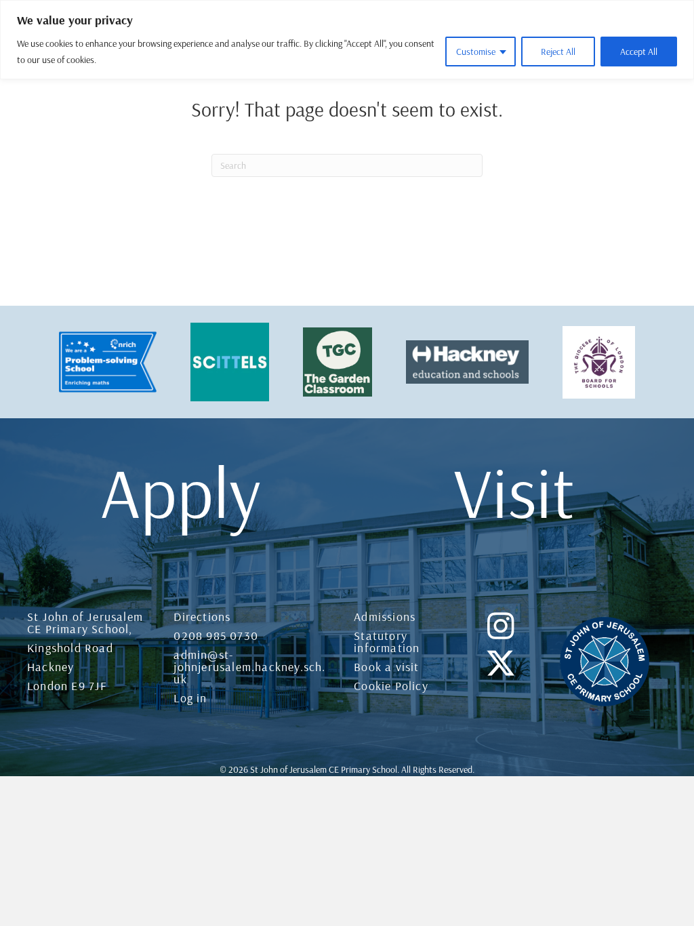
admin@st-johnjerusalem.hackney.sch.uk (249, 667)
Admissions (384, 616)
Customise (475, 51)
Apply (180, 491)
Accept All (638, 51)
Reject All (558, 51)
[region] (347, 39)
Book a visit (386, 667)
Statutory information (387, 642)
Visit (514, 491)
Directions (202, 616)
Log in (190, 698)
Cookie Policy (391, 685)
